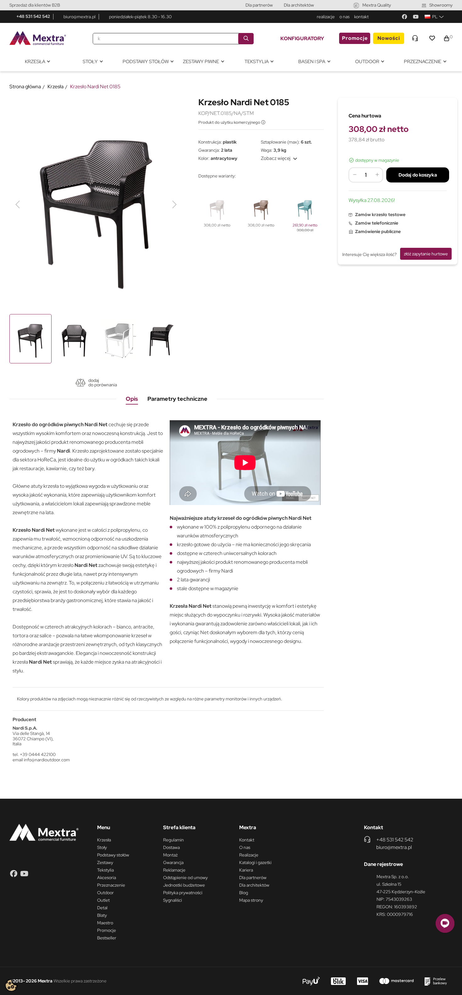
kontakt (361, 16)
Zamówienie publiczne (378, 231)
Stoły (102, 847)
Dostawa (171, 847)
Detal (102, 908)
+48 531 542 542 (33, 16)
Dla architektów (299, 5)
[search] (246, 38)
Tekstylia (105, 870)
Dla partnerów (259, 5)
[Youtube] (415, 16)
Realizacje (248, 855)
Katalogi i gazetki (255, 862)
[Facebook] (404, 16)
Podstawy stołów (113, 855)
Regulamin (173, 840)
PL (434, 16)
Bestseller (106, 938)
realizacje (326, 16)
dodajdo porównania (102, 383)
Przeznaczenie (111, 885)
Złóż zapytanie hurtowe (426, 254)
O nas (244, 847)
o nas (344, 16)
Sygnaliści (172, 900)
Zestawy (105, 862)
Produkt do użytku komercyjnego (229, 122)
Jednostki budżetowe (184, 885)
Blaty (102, 915)
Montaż (170, 855)
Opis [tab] (132, 398)
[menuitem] (37, 61)
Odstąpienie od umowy (185, 877)
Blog (243, 892)
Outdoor (105, 892)
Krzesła (104, 840)
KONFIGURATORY (302, 38)
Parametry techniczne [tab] (177, 398)
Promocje (355, 38)
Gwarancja (173, 862)
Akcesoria (106, 877)
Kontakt (246, 840)
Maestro (105, 923)
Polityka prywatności (182, 892)
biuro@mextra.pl (79, 16)
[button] (445, 923)
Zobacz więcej (280, 158)
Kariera (246, 870)
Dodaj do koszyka (418, 175)
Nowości (388, 38)
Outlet (103, 900)
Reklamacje (174, 870)
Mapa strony (251, 900)
